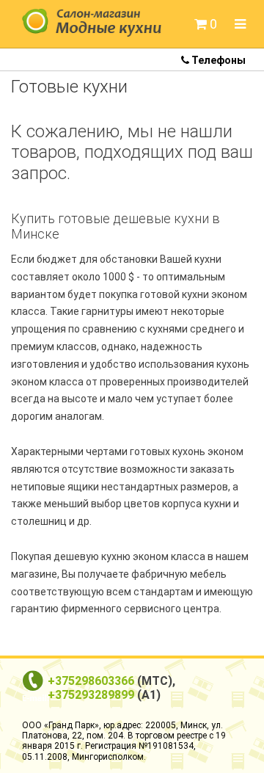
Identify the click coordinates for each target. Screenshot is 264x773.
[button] (205, 24)
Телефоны (217, 60)
